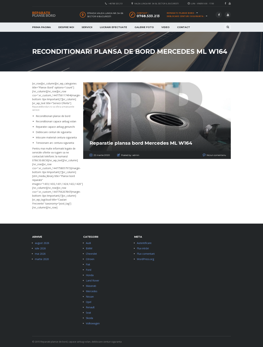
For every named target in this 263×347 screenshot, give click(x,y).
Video (165, 27)
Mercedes (91, 291)
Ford (88, 269)
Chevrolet (91, 253)
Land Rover (92, 280)
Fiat (88, 264)
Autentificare (144, 243)
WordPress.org (145, 259)
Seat (88, 312)
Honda (90, 275)
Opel (88, 302)
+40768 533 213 (115, 3)
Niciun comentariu (216, 155)
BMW (89, 248)
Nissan (90, 296)
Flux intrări (143, 248)
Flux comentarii (146, 253)
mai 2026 (40, 253)
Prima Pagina (41, 27)
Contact (183, 27)
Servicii (87, 27)
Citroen (90, 259)
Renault (90, 307)
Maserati (91, 286)
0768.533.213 (148, 16)
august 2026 (42, 243)
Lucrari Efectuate (113, 27)
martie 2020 (42, 259)
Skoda (89, 318)
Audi (88, 243)
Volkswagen (93, 323)
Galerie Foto (144, 27)
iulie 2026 (40, 248)
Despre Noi (66, 27)
